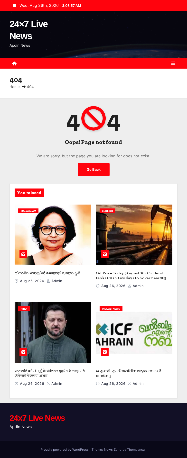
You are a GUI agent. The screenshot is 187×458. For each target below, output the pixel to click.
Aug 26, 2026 (32, 281)
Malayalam (28, 210)
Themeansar (136, 449)
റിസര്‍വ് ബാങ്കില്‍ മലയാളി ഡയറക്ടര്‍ (47, 273)
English (107, 210)
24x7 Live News (37, 417)
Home (14, 86)
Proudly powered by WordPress (65, 449)
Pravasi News (111, 308)
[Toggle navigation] (173, 63)
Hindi (24, 308)
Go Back (94, 169)
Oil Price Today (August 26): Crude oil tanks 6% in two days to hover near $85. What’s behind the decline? (131, 278)
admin (56, 281)
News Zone (113, 449)
